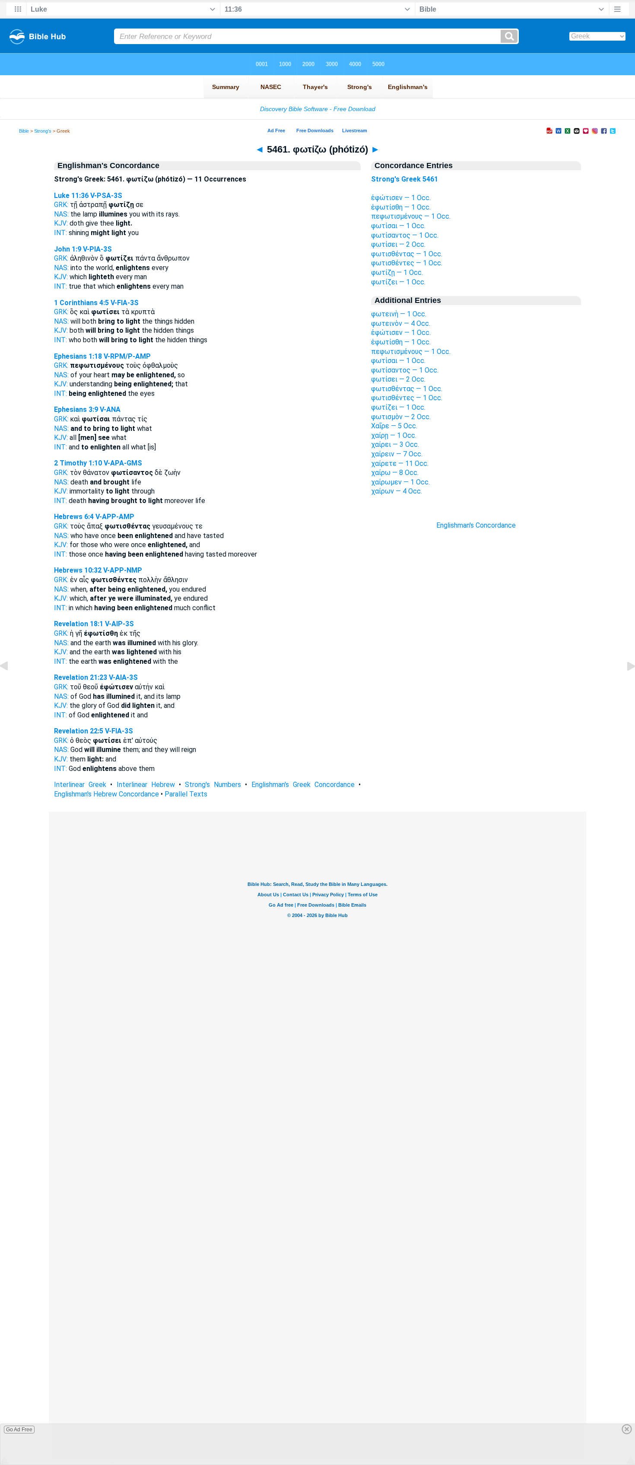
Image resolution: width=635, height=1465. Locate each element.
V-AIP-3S (119, 624)
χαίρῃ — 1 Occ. (393, 435)
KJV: (61, 223)
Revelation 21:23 (80, 677)
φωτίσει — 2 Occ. (398, 244)
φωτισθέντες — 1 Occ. (406, 263)
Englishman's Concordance (476, 525)
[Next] (624, 686)
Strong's (42, 131)
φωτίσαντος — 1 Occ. (404, 235)
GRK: (61, 205)
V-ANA (110, 409)
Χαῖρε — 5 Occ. (394, 426)
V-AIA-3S (123, 677)
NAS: (61, 214)
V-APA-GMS (123, 463)
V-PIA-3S (97, 249)
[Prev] (11, 686)
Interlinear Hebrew (146, 784)
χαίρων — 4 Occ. (396, 491)
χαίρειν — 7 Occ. (396, 454)
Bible (24, 131)
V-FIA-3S (125, 303)
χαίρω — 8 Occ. (395, 472)
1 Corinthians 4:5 (81, 303)
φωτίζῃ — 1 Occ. (397, 272)
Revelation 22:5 (78, 731)
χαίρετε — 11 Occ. (400, 463)
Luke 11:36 (71, 195)
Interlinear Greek (80, 784)
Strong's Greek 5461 (404, 179)
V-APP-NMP (122, 570)
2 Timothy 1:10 (78, 463)
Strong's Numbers (213, 784)
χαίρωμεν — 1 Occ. (400, 482)
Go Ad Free (19, 1430)
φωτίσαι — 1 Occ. (398, 226)
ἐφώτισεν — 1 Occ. (401, 198)
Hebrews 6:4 (74, 517)
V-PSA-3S (106, 195)
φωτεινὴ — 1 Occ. (398, 314)
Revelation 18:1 (78, 624)
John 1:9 (67, 249)
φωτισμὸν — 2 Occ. (401, 417)
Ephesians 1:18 (78, 356)
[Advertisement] (476, 685)
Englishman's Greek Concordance (303, 784)
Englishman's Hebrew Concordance (106, 794)
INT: (60, 233)
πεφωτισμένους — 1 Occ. (411, 216)
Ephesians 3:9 (76, 409)
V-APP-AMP (114, 517)
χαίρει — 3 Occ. (395, 444)
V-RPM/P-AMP (127, 356)
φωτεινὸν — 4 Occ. (400, 323)
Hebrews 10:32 (78, 570)
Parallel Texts (186, 794)
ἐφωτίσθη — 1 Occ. (401, 207)
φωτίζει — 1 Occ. (398, 282)
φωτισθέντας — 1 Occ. (406, 254)
